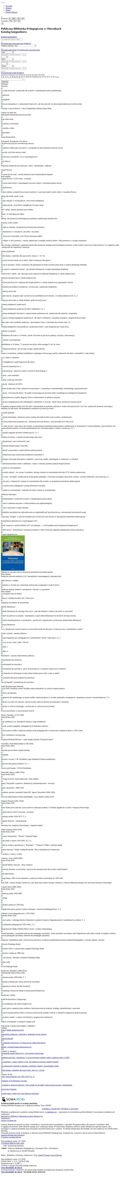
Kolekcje (27, 43)
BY (23, 18)
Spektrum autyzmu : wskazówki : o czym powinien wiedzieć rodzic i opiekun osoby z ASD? (35, 1058)
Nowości (9, 6)
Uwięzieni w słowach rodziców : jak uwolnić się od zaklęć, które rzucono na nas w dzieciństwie (36, 1085)
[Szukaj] (2, 48)
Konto (11, 12)
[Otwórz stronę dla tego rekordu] (60, 88)
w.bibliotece (51, 1112)
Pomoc (8, 10)
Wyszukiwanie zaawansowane (12, 43)
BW (14, 18)
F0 (11, 21)
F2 (19, 21)
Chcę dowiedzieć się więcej (11, 1168)
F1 (15, 21)
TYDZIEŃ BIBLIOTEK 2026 (12, 1143)
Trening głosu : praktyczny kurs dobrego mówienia (20, 1093)
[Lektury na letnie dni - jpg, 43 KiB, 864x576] (11, 1137)
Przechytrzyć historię (8, 1089)
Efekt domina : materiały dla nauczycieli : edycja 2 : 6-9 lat (22, 1070)
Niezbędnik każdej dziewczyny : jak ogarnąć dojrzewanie (22, 1053)
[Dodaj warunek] (2, 71)
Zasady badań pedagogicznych (12, 1030)
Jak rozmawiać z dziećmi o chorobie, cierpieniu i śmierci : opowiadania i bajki (30, 1066)
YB (18, 18)
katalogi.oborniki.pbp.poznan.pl (12, 1135)
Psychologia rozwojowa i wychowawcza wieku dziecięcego (23, 1043)
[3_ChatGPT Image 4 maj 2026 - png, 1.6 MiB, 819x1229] (48, 1155)
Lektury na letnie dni (8, 1120)
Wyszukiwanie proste (9, 50)
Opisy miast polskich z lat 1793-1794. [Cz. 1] (18, 1077)
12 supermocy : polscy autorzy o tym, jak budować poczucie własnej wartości (29, 1062)
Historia (8, 8)
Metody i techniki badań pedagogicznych (16, 1047)
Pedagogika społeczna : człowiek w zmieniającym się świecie (23, 1034)
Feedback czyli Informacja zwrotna (14, 1081)
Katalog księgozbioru (9, 37)
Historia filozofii (7, 1039)
